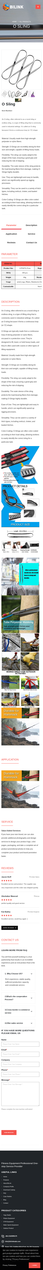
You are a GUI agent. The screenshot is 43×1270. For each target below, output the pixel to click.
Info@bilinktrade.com (13, 1241)
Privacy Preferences (9, 1265)
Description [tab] (31, 225)
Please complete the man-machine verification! (17, 1109)
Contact (5, 1203)
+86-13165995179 (11, 1236)
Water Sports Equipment (10, 1225)
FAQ (4, 1193)
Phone (4, 1070)
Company (5, 1060)
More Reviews (8, 928)
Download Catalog (9, 1190)
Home (14, 22)
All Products (25, 22)
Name (3, 1040)
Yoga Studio (7, 1215)
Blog (4, 1199)
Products (6, 1180)
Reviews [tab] (11, 242)
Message (5, 1080)
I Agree (34, 1265)
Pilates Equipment (9, 1218)
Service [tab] (31, 234)
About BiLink (7, 1183)
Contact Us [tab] (31, 242)
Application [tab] (11, 234)
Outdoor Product (8, 1228)
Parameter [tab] (11, 225)
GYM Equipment (8, 1221)
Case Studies (7, 1196)
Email (4, 1050)
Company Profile (8, 1186)
